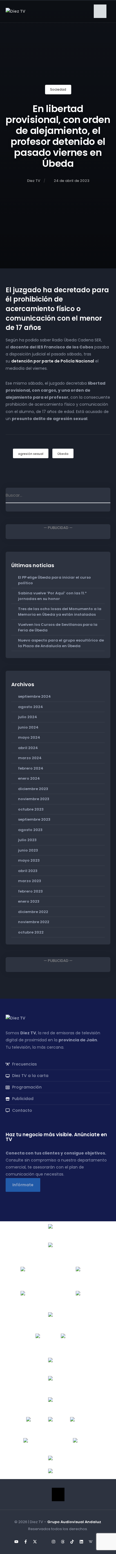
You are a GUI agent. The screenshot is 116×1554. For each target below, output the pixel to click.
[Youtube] (16, 1542)
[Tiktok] (72, 1542)
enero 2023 (28, 901)
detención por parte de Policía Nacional (52, 361)
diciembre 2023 (33, 788)
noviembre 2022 (33, 922)
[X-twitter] (35, 1542)
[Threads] (63, 1542)
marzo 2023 (29, 881)
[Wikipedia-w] (91, 1542)
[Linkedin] (81, 1542)
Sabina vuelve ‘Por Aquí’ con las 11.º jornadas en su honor (52, 595)
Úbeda (62, 453)
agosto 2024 (30, 706)
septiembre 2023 (34, 819)
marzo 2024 (30, 758)
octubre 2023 (31, 809)
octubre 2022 (31, 932)
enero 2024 (29, 778)
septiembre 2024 (34, 696)
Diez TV (33, 180)
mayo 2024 (29, 737)
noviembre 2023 (33, 799)
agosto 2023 (30, 829)
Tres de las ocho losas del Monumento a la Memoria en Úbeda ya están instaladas (59, 611)
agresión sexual (30, 453)
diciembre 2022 (33, 911)
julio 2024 (27, 717)
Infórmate (23, 1185)
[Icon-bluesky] (44, 1542)
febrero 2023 (30, 891)
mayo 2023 (29, 860)
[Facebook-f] (26, 1542)
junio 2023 (28, 850)
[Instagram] (53, 1542)
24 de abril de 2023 (71, 180)
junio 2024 (28, 727)
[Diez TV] (15, 11)
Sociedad (58, 89)
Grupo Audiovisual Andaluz (74, 1522)
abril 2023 (27, 870)
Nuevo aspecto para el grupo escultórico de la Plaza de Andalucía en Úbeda (61, 643)
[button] (100, 11)
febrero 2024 (30, 768)
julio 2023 (27, 840)
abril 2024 (28, 747)
